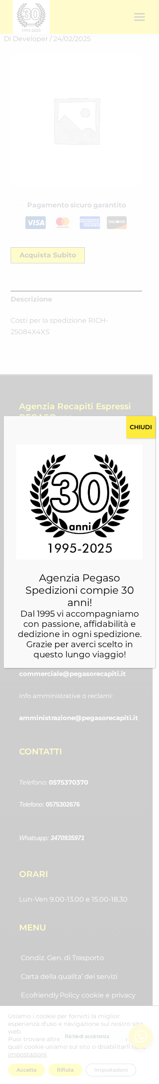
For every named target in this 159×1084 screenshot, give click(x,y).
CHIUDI (141, 427)
